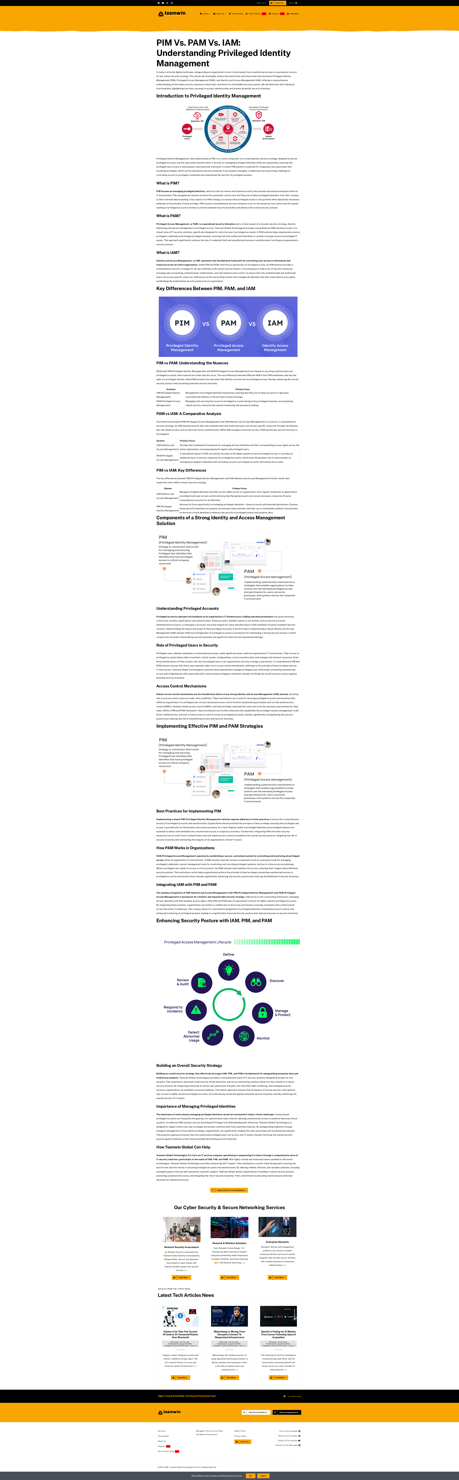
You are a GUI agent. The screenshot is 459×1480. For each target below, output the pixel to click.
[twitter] (167, 3)
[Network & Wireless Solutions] (230, 1218)
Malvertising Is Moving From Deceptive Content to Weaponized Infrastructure (229, 1334)
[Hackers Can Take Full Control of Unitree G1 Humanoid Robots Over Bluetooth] (180, 1308)
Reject (263, 1476)
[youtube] (163, 3)
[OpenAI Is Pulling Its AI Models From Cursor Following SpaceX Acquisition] (278, 1308)
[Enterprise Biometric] (277, 1218)
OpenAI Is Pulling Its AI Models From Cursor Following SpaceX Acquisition (278, 1334)
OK (250, 1476)
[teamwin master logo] (171, 12)
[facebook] (158, 3)
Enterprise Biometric (277, 1242)
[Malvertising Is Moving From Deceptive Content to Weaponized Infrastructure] (229, 1308)
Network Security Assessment (181, 1247)
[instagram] (172, 3)
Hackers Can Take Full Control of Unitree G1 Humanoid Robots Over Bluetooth (180, 1334)
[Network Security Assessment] (181, 1218)
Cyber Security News (181, 1346)
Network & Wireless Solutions (229, 1243)
